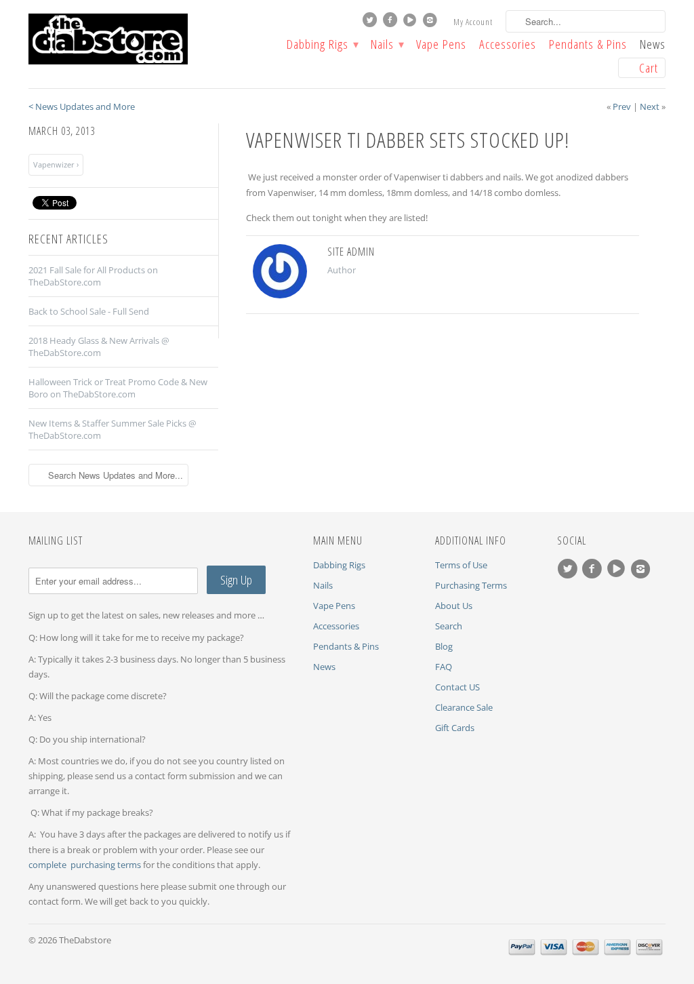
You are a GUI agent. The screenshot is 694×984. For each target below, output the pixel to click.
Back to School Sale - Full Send (88, 311)
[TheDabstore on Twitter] (371, 23)
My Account (473, 22)
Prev (622, 106)
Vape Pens (441, 45)
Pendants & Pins (588, 45)
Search (448, 626)
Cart (648, 68)
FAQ (443, 667)
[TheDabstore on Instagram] (432, 23)
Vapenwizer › (56, 164)
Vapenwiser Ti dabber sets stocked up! (407, 139)
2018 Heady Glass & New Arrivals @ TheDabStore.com (98, 346)
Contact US (457, 687)
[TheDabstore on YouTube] (411, 23)
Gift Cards (454, 728)
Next (649, 106)
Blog (444, 646)
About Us (453, 605)
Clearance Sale (464, 707)
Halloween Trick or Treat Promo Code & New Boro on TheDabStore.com (117, 388)
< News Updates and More (81, 106)
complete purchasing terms (85, 865)
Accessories (507, 45)
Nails (387, 45)
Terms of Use (461, 565)
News (653, 45)
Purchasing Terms (471, 585)
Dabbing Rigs (322, 45)
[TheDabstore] (130, 39)
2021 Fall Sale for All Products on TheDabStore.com (93, 276)
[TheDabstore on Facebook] (392, 23)
